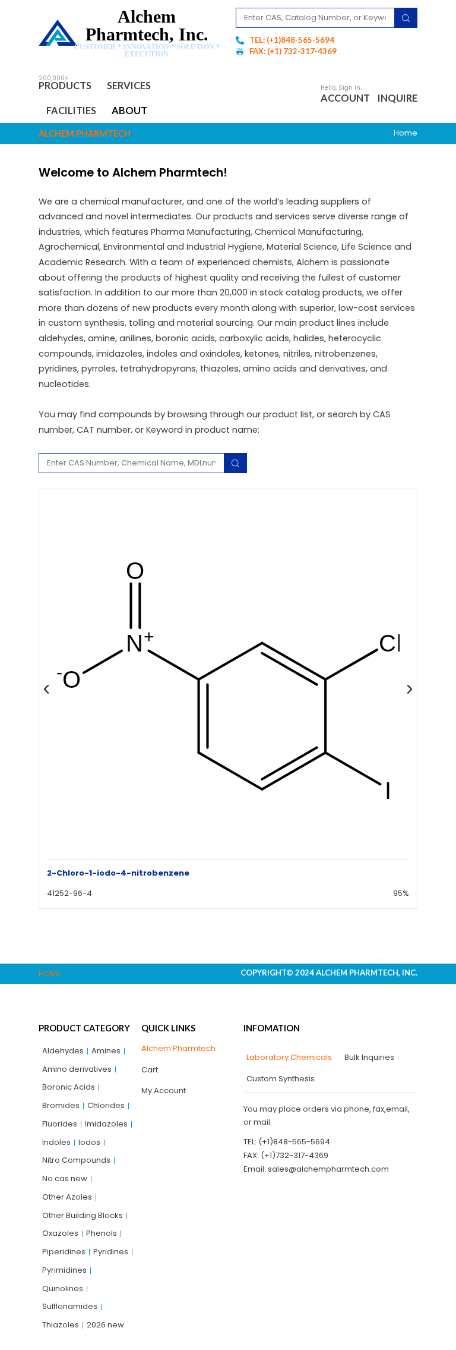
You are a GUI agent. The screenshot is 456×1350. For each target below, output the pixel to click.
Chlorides (106, 1105)
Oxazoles (60, 1233)
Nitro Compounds (76, 1160)
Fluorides (59, 1123)
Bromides (61, 1105)
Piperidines (64, 1251)
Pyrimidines (64, 1270)
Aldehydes (63, 1050)
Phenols (101, 1233)
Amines (106, 1050)
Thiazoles (60, 1324)
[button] (46, 690)
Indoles (56, 1142)
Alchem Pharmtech (178, 1048)
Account (345, 97)
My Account (163, 1090)
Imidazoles (106, 1123)
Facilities (71, 110)
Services (129, 85)
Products (65, 85)
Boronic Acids (68, 1087)
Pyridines (110, 1251)
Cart (149, 1069)
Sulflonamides (69, 1306)
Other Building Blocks (82, 1215)
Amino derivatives (77, 1069)
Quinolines (62, 1288)
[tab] (287, 1057)
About (129, 110)
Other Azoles (67, 1197)
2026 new (105, 1324)
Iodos (89, 1142)
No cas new (64, 1178)
